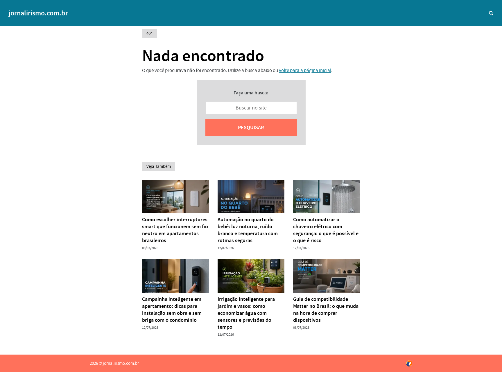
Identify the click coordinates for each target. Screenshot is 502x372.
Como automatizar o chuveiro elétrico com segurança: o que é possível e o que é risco (325, 230)
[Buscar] (491, 13)
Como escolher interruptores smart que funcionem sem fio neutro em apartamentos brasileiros (175, 230)
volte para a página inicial (305, 70)
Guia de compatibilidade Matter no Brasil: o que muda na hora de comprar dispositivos (325, 310)
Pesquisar (251, 127)
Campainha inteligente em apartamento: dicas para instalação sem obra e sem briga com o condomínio (172, 310)
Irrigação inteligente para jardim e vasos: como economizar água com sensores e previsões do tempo (246, 313)
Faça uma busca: (251, 92)
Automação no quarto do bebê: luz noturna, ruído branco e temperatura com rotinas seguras (248, 230)
